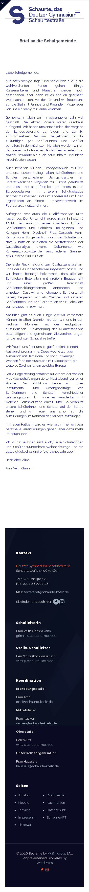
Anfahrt (23, 795)
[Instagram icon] (47, 870)
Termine (24, 810)
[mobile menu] (77, 12)
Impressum (26, 817)
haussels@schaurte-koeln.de (37, 766)
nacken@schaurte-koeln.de (36, 723)
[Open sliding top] (5, 5)
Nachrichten (56, 802)
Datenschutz (56, 810)
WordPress (45, 863)
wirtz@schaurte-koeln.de (34, 661)
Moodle (23, 802)
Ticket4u (24, 825)
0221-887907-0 (34, 579)
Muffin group (56, 853)
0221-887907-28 (35, 584)
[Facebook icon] (42, 870)
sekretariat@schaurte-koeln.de (46, 592)
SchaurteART (56, 817)
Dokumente (55, 795)
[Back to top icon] (79, 882)
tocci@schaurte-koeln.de (34, 702)
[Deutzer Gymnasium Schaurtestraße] (43, 11)
